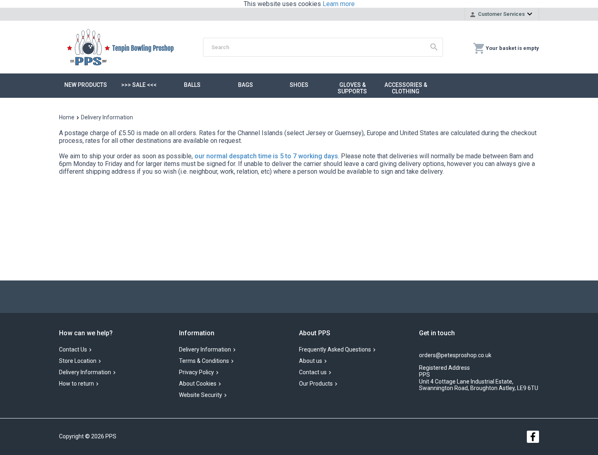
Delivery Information (85, 372)
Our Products (316, 384)
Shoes (299, 85)
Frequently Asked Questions (335, 350)
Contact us (313, 372)
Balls (192, 85)
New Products (85, 85)
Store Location (77, 361)
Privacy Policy (196, 372)
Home (66, 117)
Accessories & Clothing (405, 88)
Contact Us (73, 350)
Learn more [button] (339, 4)
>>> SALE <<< (139, 85)
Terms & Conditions (204, 361)
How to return (76, 384)
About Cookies (197, 384)
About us (310, 361)
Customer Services (501, 14)
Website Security (200, 395)
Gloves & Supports (352, 88)
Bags (245, 85)
